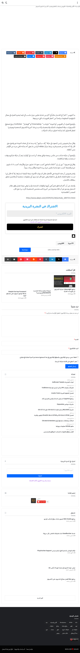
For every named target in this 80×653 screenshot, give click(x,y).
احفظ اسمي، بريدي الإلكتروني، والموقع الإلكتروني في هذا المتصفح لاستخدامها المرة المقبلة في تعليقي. (48, 357)
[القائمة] (77, 3)
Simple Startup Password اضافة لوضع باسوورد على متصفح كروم (16, 294)
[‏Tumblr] (46, 259)
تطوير (58, 630)
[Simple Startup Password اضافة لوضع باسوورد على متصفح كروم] (15, 282)
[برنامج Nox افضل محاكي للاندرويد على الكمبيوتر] (12, 586)
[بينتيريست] (40, 259)
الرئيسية (78, 6)
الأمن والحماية (70, 6)
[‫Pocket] (27, 259)
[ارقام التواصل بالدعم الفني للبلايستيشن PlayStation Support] (12, 557)
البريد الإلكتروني (73, 348)
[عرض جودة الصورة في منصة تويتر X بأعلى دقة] (12, 572)
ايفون (71, 626)
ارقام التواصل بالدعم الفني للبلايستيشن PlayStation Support (56, 551)
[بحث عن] (3, 3)
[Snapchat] (40, 236)
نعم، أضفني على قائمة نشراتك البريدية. (66, 361)
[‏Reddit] (33, 259)
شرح (47, 630)
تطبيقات (51, 626)
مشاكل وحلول (74, 633)
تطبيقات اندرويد (65, 630)
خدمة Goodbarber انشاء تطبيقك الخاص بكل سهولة (59, 533)
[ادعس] (40, 2)
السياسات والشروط (19, 649)
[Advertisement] (40, 80)
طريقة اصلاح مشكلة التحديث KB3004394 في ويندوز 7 (42, 292)
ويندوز (58, 633)
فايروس (60, 243)
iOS (76, 622)
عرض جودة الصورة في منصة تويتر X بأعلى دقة (61, 568)
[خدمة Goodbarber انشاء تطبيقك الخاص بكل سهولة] (12, 540)
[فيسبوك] (65, 259)
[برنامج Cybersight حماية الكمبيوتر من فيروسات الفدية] (64, 281)
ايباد (47, 622)
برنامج (57, 626)
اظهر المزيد (40, 598)
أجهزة (70, 243)
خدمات (52, 630)
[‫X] (59, 259)
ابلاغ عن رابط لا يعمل (7, 649)
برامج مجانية (64, 626)
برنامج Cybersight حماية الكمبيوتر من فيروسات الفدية (64, 290)
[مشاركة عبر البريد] (14, 259)
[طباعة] (8, 259)
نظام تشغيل (65, 633)
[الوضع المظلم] (6, 3)
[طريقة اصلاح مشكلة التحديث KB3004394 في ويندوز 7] (40, 282)
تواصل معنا (29, 649)
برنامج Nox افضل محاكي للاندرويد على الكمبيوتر (61, 579)
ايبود (76, 626)
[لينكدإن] (52, 259)
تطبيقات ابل (74, 630)
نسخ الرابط (25, 250)
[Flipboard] (21, 259)
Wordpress (63, 622)
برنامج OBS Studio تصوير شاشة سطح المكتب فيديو (59, 519)
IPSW (70, 622)
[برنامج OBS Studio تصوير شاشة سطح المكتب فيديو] (12, 524)
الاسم (76, 339)
